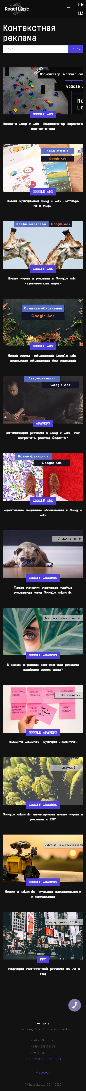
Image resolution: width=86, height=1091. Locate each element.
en (81, 5)
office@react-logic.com (43, 1058)
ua (81, 14)
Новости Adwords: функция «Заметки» (43, 742)
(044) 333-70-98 (43, 1040)
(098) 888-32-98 (43, 1052)
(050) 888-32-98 (43, 1046)
